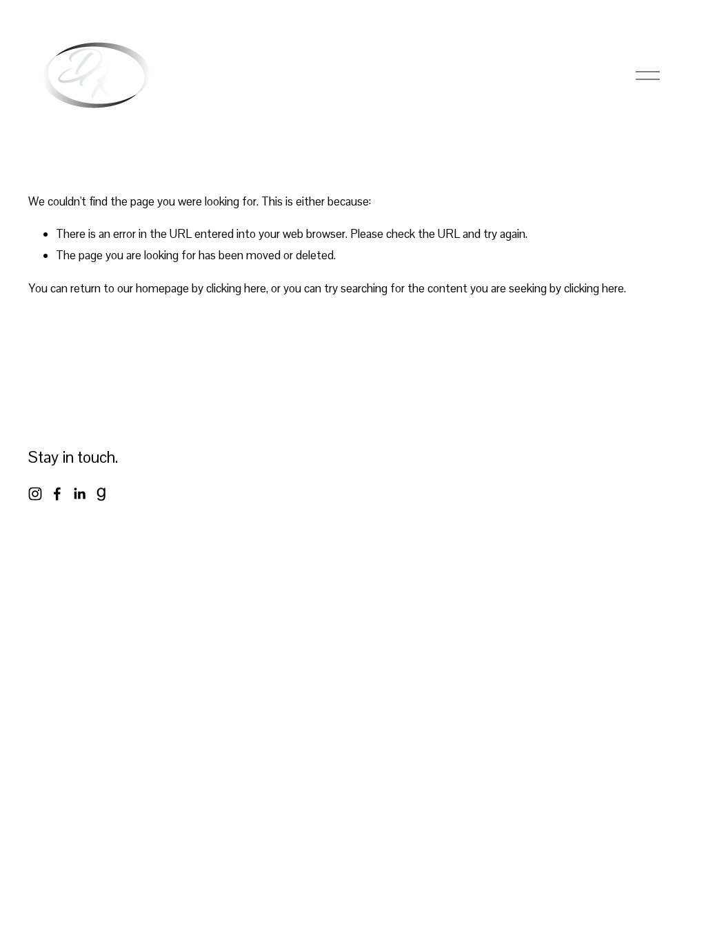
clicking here (236, 288)
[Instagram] (35, 494)
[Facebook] (57, 494)
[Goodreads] (101, 494)
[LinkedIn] (79, 494)
